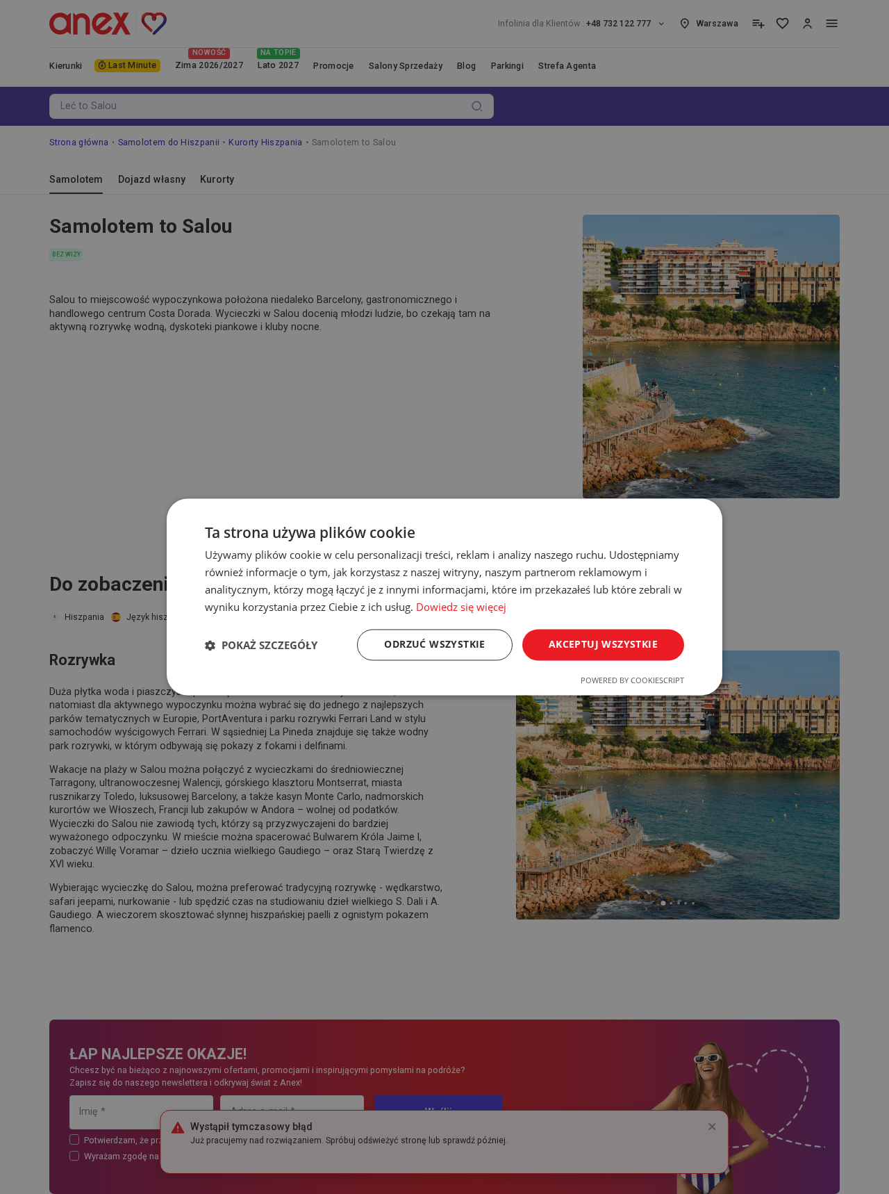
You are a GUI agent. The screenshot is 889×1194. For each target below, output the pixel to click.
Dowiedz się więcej (461, 607)
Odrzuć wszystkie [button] (434, 644)
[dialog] (444, 597)
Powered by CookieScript (632, 681)
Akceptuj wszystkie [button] (603, 644)
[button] (261, 645)
